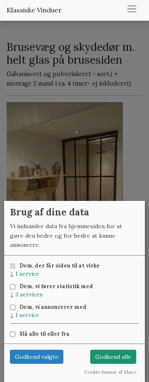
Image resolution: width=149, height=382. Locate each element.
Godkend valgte (36, 357)
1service (24, 273)
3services (26, 294)
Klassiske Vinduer (34, 10)
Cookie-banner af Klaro (110, 372)
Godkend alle (113, 357)
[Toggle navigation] (131, 9)
